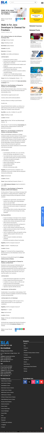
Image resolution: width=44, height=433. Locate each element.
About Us (25, 343)
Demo (2, 415)
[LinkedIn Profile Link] (37, 382)
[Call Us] (42, 212)
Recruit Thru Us (27, 364)
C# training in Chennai (15, 324)
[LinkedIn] (20, 19)
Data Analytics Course (5, 385)
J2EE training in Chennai (9, 184)
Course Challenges (5, 410)
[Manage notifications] (41, 428)
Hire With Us (26, 359)
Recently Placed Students (6, 401)
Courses (25, 350)
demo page (3, 417)
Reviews (25, 368)
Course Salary (4, 413)
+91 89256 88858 (7, 372)
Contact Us (26, 348)
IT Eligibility (3, 424)
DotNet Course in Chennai (6, 390)
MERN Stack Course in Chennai (7, 392)
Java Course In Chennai (5, 383)
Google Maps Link (6, 361)
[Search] (35, 2)
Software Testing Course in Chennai (8, 397)
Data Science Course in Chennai (7, 387)
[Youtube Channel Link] (41, 382)
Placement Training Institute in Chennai (31, 352)
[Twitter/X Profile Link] (29, 382)
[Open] (42, 3)
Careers (25, 361)
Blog (25, 345)
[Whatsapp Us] (42, 208)
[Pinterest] (24, 19)
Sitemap (25, 371)
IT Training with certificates (6, 422)
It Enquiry (3, 427)
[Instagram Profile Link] (33, 382)
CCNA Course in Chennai (6, 394)
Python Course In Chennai (6, 380)
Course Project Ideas (5, 408)
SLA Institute (21, 124)
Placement (3, 420)
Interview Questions (5, 404)
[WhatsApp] (22, 19)
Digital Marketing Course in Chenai (8, 399)
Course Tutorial (4, 406)
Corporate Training (27, 357)
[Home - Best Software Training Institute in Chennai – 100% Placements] (4, 2)
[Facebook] (16, 19)
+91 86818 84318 (7, 357)
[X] (18, 19)
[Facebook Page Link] (25, 382)
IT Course (26, 355)
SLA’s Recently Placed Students (30, 366)
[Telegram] (16, 20)
